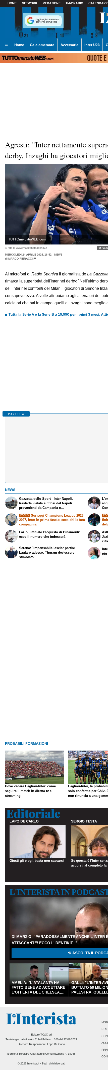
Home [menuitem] (19, 45)
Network (29, 3)
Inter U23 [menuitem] (92, 45)
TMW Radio (74, 3)
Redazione (52, 3)
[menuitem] (6, 45)
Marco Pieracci (20, 258)
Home (12, 3)
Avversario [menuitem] (70, 45)
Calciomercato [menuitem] (42, 45)
